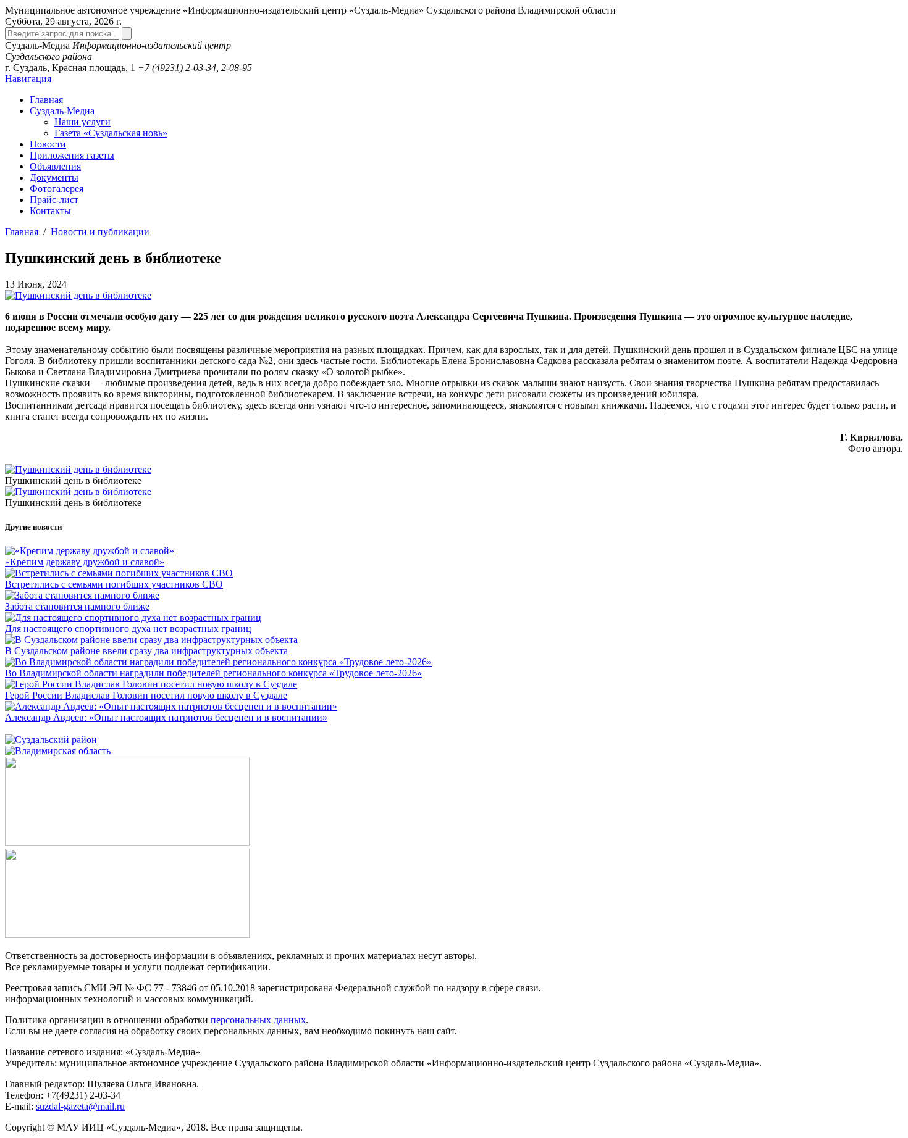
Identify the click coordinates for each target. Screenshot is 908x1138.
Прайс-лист (54, 199)
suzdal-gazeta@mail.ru (80, 1106)
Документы (54, 177)
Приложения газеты (72, 155)
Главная (46, 99)
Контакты (50, 211)
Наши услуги (82, 122)
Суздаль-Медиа (62, 111)
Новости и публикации (100, 231)
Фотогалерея (56, 188)
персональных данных (258, 1020)
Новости (48, 144)
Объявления (55, 166)
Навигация (28, 78)
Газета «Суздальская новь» (110, 133)
